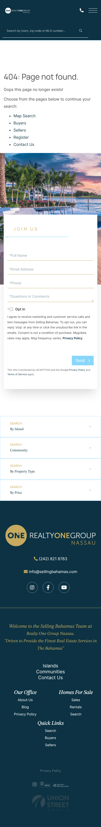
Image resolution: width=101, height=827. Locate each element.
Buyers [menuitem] (50, 738)
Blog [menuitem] (25, 707)
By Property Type (22, 471)
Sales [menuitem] (75, 700)
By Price (16, 493)
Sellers (19, 130)
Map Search (24, 115)
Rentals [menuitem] (76, 707)
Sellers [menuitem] (50, 745)
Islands (50, 666)
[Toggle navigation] (92, 10)
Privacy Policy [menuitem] (25, 714)
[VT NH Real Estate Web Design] (50, 803)
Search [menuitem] (75, 714)
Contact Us (23, 144)
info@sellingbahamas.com (53, 571)
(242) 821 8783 (53, 558)
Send (80, 360)
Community (19, 450)
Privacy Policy (72, 338)
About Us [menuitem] (25, 700)
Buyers (19, 122)
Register (21, 137)
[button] (80, 30)
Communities (50, 672)
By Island (17, 429)
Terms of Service (17, 374)
